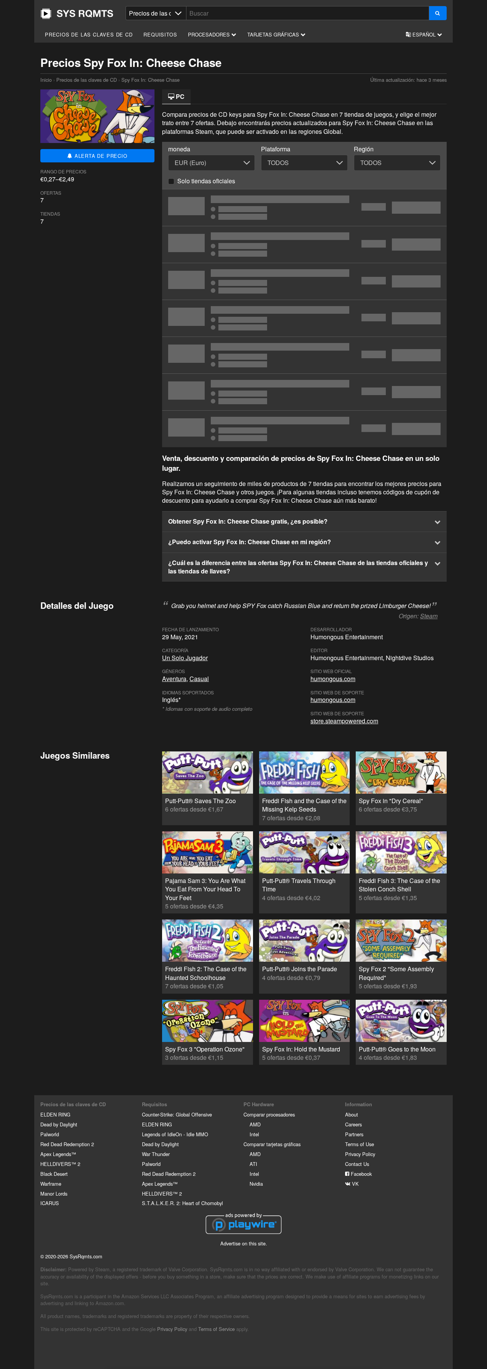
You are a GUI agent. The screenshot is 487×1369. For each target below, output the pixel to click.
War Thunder (156, 1154)
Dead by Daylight (58, 1124)
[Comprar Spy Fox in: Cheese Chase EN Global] (304, 207)
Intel (254, 1134)
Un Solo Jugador (185, 657)
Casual (199, 678)
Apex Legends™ (58, 1154)
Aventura (174, 678)
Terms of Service (216, 1328)
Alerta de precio (100, 155)
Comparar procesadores (269, 1114)
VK (354, 1183)
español (424, 34)
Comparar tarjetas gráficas (272, 1144)
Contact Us (357, 1163)
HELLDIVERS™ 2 (60, 1163)
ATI (253, 1163)
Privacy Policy (360, 1154)
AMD (255, 1124)
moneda (179, 149)
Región (364, 149)
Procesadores (209, 34)
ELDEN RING (55, 1114)
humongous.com (332, 678)
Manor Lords (53, 1193)
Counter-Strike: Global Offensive (177, 1114)
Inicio (76, 14)
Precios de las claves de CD (89, 34)
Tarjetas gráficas (274, 34)
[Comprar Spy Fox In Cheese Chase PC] (304, 392)
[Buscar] (438, 13)
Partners (354, 1134)
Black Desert (54, 1173)
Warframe (50, 1183)
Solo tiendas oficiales (206, 180)
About (351, 1114)
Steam (429, 615)
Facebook (360, 1173)
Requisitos (160, 34)
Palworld (49, 1134)
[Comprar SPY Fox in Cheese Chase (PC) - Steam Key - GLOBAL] (304, 355)
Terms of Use (359, 1144)
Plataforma (275, 149)
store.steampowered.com (344, 720)
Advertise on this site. (243, 1243)
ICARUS (49, 1203)
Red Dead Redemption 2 (67, 1144)
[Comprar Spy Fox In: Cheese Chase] (304, 244)
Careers (353, 1124)
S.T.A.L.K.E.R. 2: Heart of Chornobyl (182, 1203)
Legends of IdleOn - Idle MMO (175, 1134)
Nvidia (256, 1183)
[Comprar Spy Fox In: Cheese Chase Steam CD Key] (304, 281)
